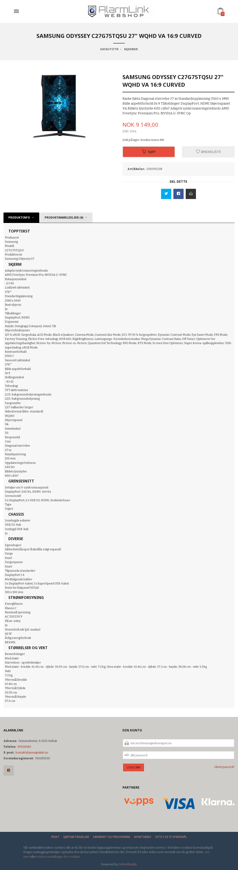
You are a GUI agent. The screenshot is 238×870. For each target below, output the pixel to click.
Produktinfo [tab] (19, 217)
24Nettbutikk (128, 864)
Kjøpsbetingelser (76, 837)
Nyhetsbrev (142, 837)
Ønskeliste (210, 151)
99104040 (24, 746)
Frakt (55, 837)
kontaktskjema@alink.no (32, 752)
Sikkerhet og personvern (111, 837)
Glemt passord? (224, 767)
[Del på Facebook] (178, 194)
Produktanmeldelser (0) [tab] (64, 217)
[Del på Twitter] (166, 194)
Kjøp (151, 151)
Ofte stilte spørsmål (171, 837)
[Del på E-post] (191, 194)
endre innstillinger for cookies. (59, 856)
